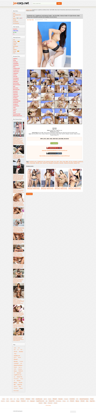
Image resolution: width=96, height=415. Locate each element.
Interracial (32, 163)
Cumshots (56, 163)
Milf (14, 376)
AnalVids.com (32, 161)
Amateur (75, 161)
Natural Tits (77, 163)
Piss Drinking (16, 378)
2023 (19, 347)
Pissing (15, 51)
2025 (15, 349)
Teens (30, 19)
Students (15, 386)
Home (14, 13)
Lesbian (14, 44)
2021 (57, 161)
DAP (21, 363)
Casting (15, 41)
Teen (61, 161)
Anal (28, 19)
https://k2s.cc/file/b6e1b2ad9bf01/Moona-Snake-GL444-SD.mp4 (54, 150)
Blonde (19, 357)
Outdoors (15, 49)
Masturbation (15, 46)
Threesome (16, 388)
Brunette (71, 163)
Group (15, 371)
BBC (67, 161)
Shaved (66, 163)
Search (59, 3)
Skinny (37, 163)
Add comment (29, 193)
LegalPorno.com (41, 161)
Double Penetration (18, 365)
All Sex (70, 161)
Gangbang (20, 369)
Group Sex (15, 43)
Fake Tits (20, 367)
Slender (61, 163)
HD (14, 372)
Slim (41, 163)
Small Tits (45, 163)
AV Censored (15, 21)
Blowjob (51, 163)
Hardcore (80, 161)
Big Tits (15, 357)
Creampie (21, 361)
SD (55, 161)
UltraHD (21, 388)
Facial (27, 163)
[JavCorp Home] (21, 3)
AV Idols (14, 20)
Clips (33, 19)
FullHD (15, 369)
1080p (15, 347)
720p (21, 349)
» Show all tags (16, 390)
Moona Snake (49, 161)
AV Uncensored (16, 23)
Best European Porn (17, 14)
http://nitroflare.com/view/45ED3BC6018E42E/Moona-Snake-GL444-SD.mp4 (55, 155)
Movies (14, 18)
